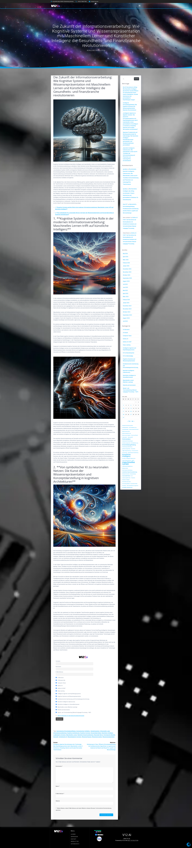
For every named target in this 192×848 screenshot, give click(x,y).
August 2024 (126, 318)
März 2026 (125, 259)
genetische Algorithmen (126, 448)
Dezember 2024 (127, 306)
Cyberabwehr (124, 437)
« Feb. (129, 421)
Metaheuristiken (125, 468)
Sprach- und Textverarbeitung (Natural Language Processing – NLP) (74, 712)
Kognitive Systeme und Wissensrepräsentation (69, 696)
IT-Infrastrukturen (134, 450)
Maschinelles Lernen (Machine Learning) (67, 707)
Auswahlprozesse (125, 429)
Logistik (132, 460)
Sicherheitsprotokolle (126, 483)
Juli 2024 (125, 321)
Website (58, 801)
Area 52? (125, 204)
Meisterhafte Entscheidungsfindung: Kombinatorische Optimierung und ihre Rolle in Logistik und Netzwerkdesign (130, 209)
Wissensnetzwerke (97, 737)
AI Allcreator (60, 677)
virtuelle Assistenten (127, 487)
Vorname (58, 661)
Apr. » (133, 421)
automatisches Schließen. (83, 731)
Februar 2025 (126, 299)
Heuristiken (133, 448)
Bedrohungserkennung (126, 433)
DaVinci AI (59, 685)
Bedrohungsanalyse (126, 431)
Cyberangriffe (130, 437)
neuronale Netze (98, 735)
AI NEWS (73, 834)
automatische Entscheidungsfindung (66, 731)
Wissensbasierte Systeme (74, 737)
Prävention (133, 477)
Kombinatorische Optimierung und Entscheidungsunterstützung (73, 699)
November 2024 (127, 309)
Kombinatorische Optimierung (133, 452)
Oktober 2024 (126, 312)
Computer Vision (61, 683)
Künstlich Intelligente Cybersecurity (66, 701)
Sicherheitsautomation (126, 481)
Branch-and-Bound (134, 435)
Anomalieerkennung (132, 427)
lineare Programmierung (126, 460)
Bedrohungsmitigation (126, 435)
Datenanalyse (126, 439)
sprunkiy (125, 169)
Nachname (58, 666)
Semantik (55, 737)
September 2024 (127, 315)
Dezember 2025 (127, 269)
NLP (132, 475)
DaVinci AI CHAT (61, 688)
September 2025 (127, 278)
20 (131, 411)
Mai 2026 (125, 253)
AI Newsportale (61, 680)
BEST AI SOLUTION (133, 840)
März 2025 (125, 296)
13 (131, 408)
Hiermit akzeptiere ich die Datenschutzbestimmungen (71, 715)
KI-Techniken (124, 452)
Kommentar (59, 766)
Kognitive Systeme (85, 733)
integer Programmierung (126, 450)
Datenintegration (95, 731)
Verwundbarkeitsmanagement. (132, 485)
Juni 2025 (125, 287)
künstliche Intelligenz (107, 733)
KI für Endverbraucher (128, 353)
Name (57, 786)
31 (123, 417)
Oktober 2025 (126, 275)
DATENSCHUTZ (75, 844)
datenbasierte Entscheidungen (127, 441)
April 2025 (125, 293)
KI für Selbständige (128, 356)
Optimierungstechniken (126, 477)
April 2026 (125, 256)
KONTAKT (73, 839)
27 (131, 414)
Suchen (136, 78)
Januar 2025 (126, 302)
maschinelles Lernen (71, 735)
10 (123, 408)
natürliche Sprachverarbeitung (85, 735)
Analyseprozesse (125, 427)
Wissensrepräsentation (108, 737)
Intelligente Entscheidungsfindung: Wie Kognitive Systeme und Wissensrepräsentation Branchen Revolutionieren (130, 106)
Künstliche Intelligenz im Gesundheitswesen (68, 704)
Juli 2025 (125, 284)
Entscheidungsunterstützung (127, 446)
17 (123, 411)
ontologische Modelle (109, 735)
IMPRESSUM (74, 836)
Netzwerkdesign (133, 473)
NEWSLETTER (75, 841)
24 (123, 414)
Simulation (124, 485)
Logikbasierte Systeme (59, 735)
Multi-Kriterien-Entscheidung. (127, 470)
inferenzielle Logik (105, 731)
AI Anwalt (125, 332)
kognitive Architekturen (73, 733)
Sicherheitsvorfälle (133, 483)
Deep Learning (60, 691)
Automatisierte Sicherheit (133, 429)
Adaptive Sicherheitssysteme (127, 425)
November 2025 (127, 272)
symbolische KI (63, 737)
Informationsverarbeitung (60, 733)
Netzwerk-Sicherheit (126, 473)
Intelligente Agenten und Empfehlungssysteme (69, 693)
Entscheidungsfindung (129, 445)
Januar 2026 (126, 266)
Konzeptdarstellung (96, 733)
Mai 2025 (125, 290)
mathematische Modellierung (127, 466)
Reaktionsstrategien (126, 479)
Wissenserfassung (86, 737)
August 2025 (126, 281)
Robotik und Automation (63, 709)
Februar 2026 (126, 263)
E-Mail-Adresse (59, 672)
